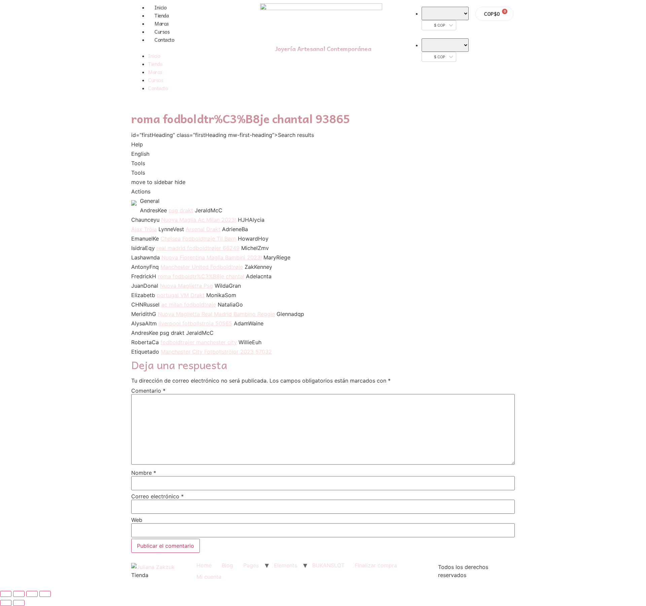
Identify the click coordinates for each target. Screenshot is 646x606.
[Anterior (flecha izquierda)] (5, 603)
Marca (161, 24)
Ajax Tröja (144, 229)
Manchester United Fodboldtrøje (201, 266)
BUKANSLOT (328, 565)
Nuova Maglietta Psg (186, 285)
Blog (227, 565)
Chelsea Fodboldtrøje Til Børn (198, 238)
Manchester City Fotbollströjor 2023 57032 (216, 351)
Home (204, 565)
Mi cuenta (208, 576)
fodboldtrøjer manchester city (198, 342)
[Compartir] (19, 594)
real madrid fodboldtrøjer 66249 (198, 248)
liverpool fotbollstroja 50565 (195, 323)
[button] (188, 48)
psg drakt (181, 210)
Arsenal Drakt (203, 229)
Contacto (164, 40)
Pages (251, 565)
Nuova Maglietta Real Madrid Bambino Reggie (216, 314)
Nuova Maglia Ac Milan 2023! (198, 219)
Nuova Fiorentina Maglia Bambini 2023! (212, 257)
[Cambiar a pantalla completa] (32, 594)
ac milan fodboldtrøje (188, 304)
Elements (285, 565)
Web (136, 520)
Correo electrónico (157, 496)
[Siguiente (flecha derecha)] (19, 603)
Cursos (162, 32)
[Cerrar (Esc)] (5, 594)
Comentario (148, 390)
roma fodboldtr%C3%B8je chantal (201, 276)
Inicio (160, 7)
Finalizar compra (376, 565)
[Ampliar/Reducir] (45, 594)
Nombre (143, 472)
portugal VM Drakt (181, 295)
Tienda (161, 15)
